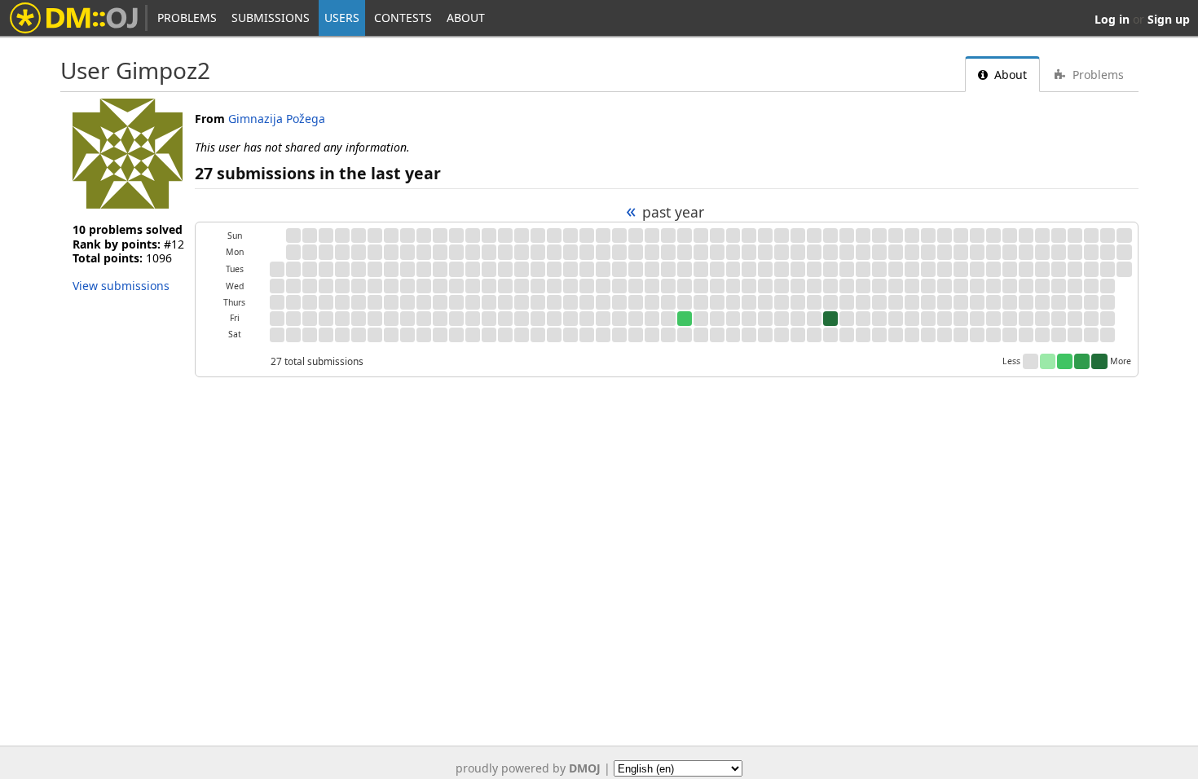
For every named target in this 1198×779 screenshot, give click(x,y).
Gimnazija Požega (276, 118)
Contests (403, 17)
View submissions (121, 285)
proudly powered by (528, 768)
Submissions (270, 17)
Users (341, 17)
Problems (187, 17)
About (466, 17)
